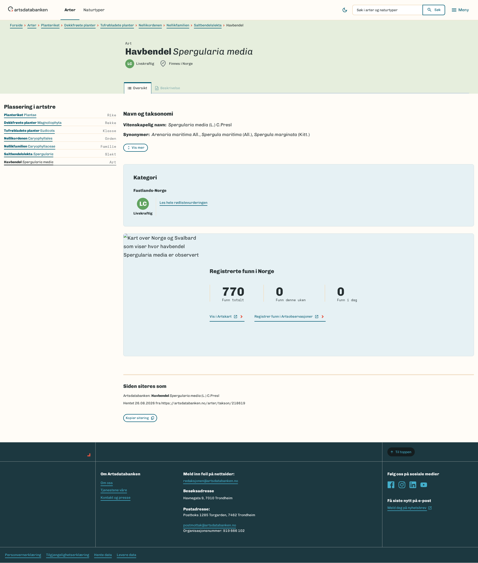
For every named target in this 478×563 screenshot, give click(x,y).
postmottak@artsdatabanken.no (209, 525)
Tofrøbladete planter (117, 25)
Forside (16, 25)
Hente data (103, 555)
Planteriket (50, 25)
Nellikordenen (150, 25)
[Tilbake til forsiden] (28, 9)
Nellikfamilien (178, 25)
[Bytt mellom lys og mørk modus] (344, 9)
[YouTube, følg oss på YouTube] (423, 484)
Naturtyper (94, 9)
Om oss (107, 483)
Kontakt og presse (115, 497)
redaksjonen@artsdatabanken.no (210, 481)
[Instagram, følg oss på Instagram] (401, 484)
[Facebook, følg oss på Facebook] (390, 484)
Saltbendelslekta (208, 25)
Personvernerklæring (23, 555)
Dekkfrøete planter (80, 25)
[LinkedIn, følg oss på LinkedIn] (412, 484)
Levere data (126, 555)
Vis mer (138, 147)
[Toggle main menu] (460, 10)
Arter (69, 9)
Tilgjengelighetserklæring (67, 555)
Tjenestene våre (114, 490)
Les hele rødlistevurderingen (183, 203)
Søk (437, 10)
